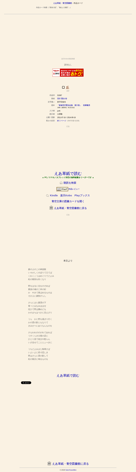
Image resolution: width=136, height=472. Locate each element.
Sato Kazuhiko (70, 470)
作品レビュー (74, 189)
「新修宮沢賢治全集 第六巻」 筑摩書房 (73, 105)
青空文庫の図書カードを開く (68, 201)
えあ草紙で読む (68, 173)
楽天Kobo (66, 195)
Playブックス (82, 195)
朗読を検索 (70, 182)
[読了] (63, 87)
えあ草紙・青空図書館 (62, 3)
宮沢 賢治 (61, 99)
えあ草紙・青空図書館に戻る (70, 208)
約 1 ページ (61, 121)
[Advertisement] (68, 34)
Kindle (54, 195)
